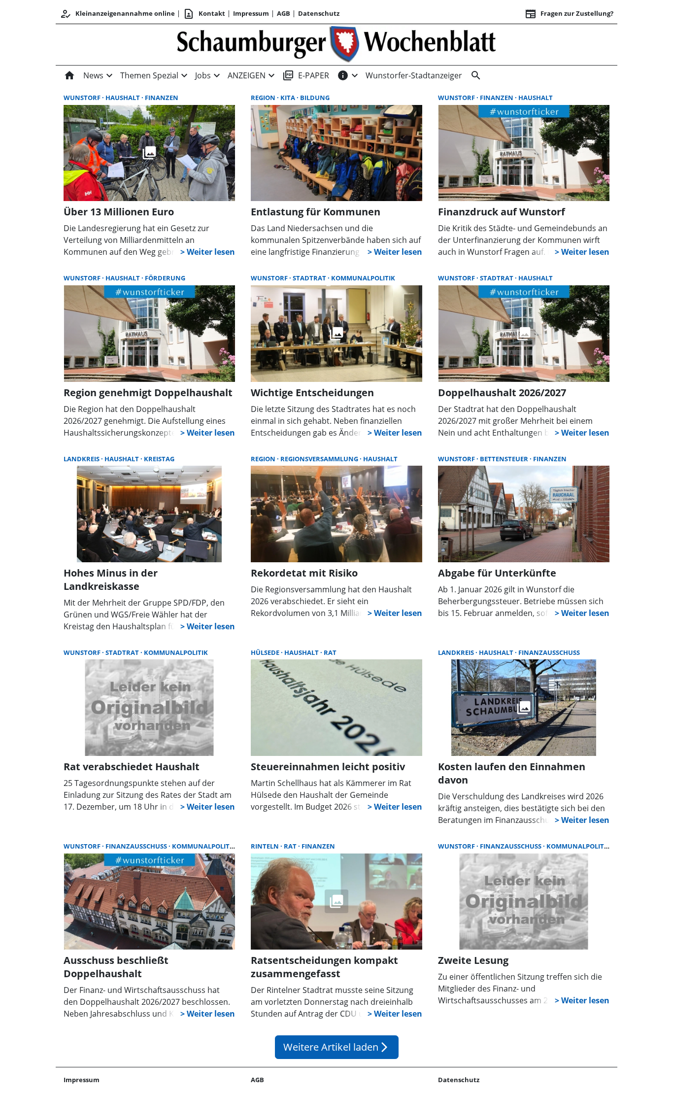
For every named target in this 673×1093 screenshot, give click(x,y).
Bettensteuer (505, 458)
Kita (288, 97)
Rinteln (265, 846)
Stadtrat (310, 277)
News (93, 75)
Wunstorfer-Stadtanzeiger (414, 75)
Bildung (315, 97)
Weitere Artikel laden (336, 1047)
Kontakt (204, 14)
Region (264, 97)
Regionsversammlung (320, 458)
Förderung (165, 277)
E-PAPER (305, 75)
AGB (283, 13)
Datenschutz (318, 13)
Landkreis (82, 458)
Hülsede (266, 652)
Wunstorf (83, 97)
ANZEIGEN (247, 75)
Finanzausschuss (549, 652)
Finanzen (161, 97)
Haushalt (123, 97)
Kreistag (159, 458)
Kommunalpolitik (363, 277)
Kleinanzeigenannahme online (117, 14)
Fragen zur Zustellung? (569, 14)
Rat (330, 652)
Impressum (251, 13)
